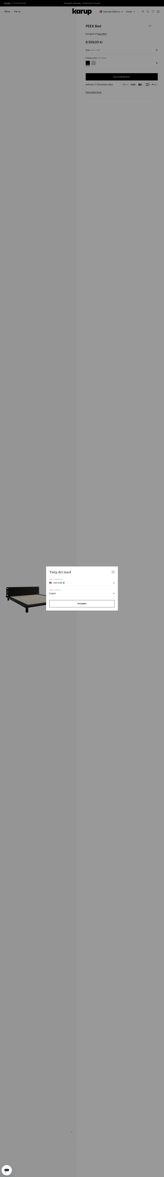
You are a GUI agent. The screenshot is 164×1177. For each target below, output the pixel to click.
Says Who (102, 34)
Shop (7, 12)
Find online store (93, 92)
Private (7, 3)
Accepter (82, 603)
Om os (17, 12)
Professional (20, 3)
